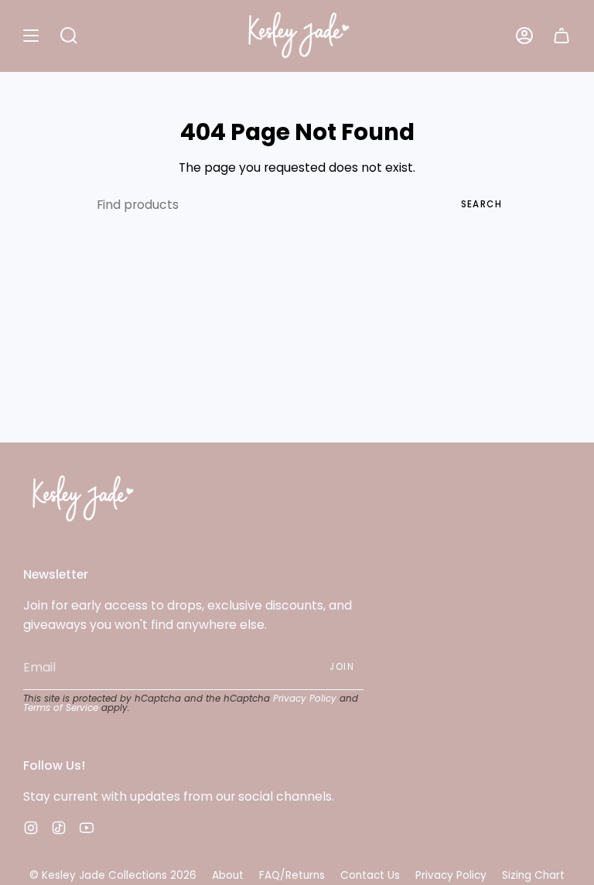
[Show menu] (31, 35)
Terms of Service (60, 708)
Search (481, 204)
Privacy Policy (304, 698)
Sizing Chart (533, 875)
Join (341, 667)
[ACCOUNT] (524, 35)
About (228, 875)
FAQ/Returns (292, 875)
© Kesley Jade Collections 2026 (112, 875)
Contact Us (370, 875)
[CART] (561, 35)
